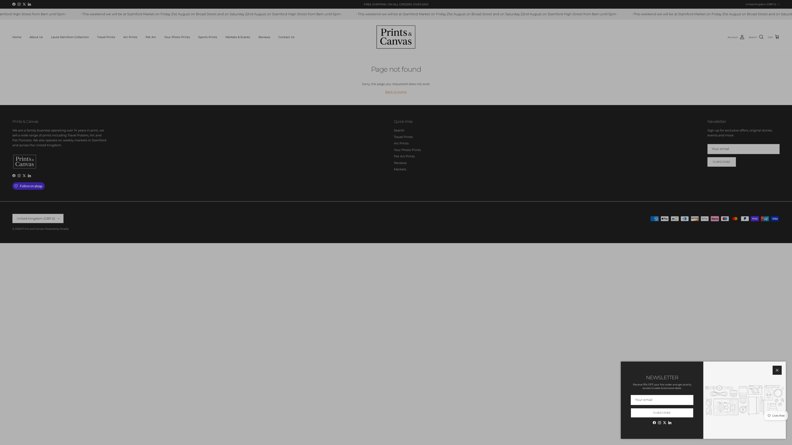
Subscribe (662, 412)
